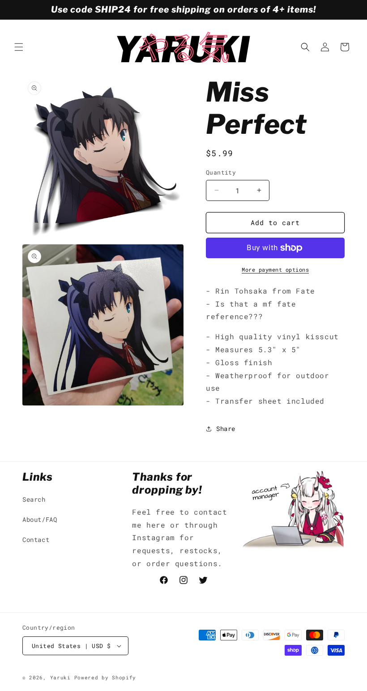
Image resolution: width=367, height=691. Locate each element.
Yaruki (60, 677)
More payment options (275, 269)
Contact (35, 539)
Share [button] (225, 428)
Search (34, 499)
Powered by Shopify (105, 677)
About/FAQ (39, 519)
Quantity (221, 172)
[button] (19, 47)
